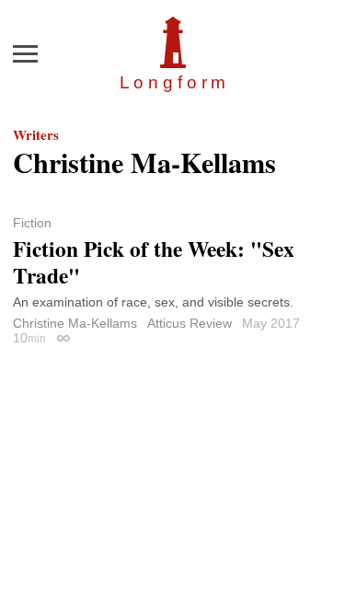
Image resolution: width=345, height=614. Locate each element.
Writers (36, 134)
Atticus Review (189, 323)
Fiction (32, 222)
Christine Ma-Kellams (75, 323)
